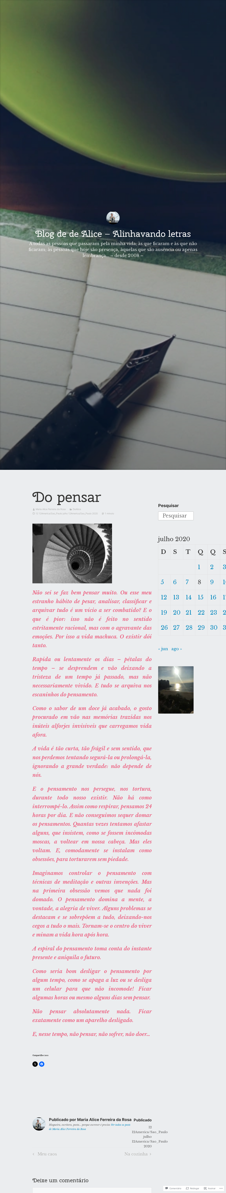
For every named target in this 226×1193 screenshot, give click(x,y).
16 (213, 597)
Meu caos (44, 1155)
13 (176, 597)
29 (201, 627)
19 (164, 612)
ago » (176, 648)
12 (164, 597)
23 (213, 612)
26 (164, 627)
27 (176, 627)
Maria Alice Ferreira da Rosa (51, 509)
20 (177, 612)
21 (189, 612)
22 (201, 612)
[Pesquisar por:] (176, 515)
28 (189, 627)
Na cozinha (136, 1155)
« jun (163, 648)
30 (214, 627)
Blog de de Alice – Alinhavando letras (113, 233)
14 (189, 597)
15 (200, 597)
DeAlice (77, 509)
